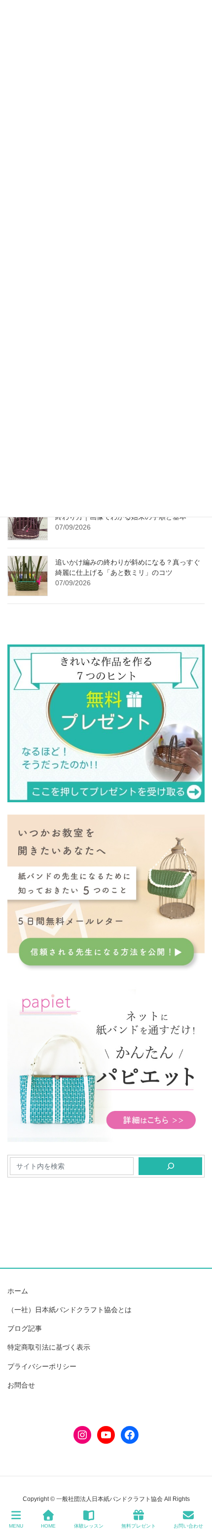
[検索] (170, 1166)
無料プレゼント (138, 1526)
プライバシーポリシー (41, 1366)
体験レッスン (89, 1526)
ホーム (17, 1291)
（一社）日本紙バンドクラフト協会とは (69, 1310)
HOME (48, 1526)
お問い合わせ (188, 1526)
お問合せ (21, 1385)
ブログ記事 (24, 1328)
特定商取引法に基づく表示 (48, 1347)
